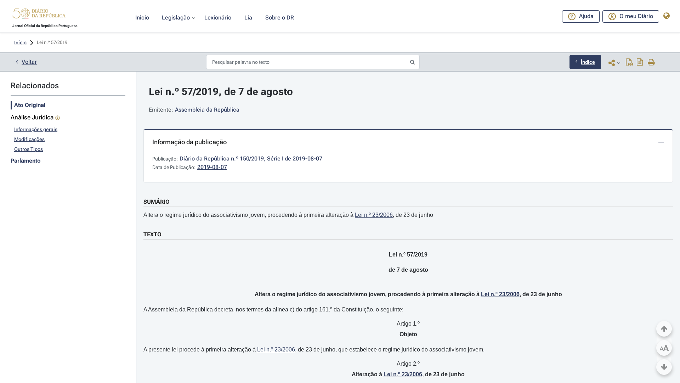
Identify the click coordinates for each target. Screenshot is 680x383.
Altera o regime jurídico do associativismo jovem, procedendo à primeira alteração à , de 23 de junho (288, 215)
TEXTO (152, 234)
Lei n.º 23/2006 (374, 215)
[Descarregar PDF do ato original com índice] (640, 63)
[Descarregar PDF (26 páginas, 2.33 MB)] (629, 63)
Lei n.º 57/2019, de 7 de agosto (221, 91)
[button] (39, 15)
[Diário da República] (39, 15)
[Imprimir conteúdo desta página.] (651, 63)
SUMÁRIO (156, 201)
